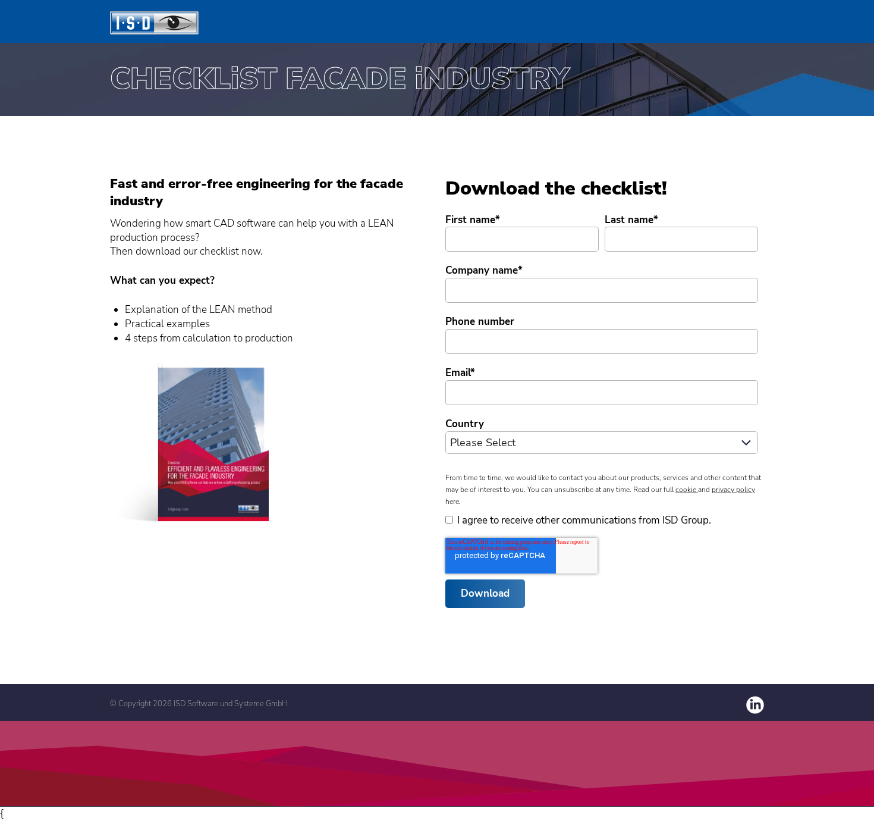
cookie (686, 489)
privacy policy (733, 489)
